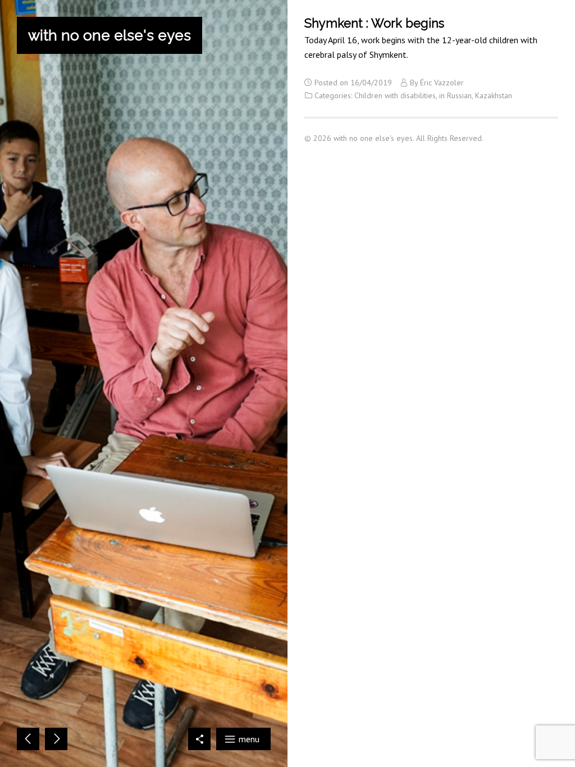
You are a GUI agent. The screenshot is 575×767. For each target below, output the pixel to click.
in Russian (455, 95)
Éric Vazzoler (442, 82)
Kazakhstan (493, 95)
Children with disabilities (395, 95)
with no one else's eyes (109, 35)
